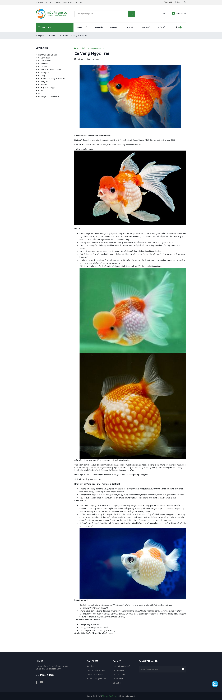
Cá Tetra (41, 90)
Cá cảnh (90, 666)
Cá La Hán (42, 66)
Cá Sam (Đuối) (44, 72)
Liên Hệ (161, 27)
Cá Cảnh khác (44, 58)
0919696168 (45, 675)
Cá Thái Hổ (42, 84)
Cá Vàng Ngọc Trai (91, 53)
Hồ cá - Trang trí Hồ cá (96, 679)
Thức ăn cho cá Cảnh (96, 670)
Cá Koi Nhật (43, 63)
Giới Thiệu (146, 27)
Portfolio (115, 27)
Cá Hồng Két (43, 81)
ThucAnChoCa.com (110, 696)
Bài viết (131, 27)
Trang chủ (82, 27)
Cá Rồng (41, 75)
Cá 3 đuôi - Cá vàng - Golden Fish (74, 35)
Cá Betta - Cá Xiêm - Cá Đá (49, 69)
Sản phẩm (98, 27)
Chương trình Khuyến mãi (48, 96)
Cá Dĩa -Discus (44, 60)
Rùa (39, 93)
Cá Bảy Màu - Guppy (46, 87)
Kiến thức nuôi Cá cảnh (47, 55)
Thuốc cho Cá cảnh (95, 674)
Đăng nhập (181, 2)
